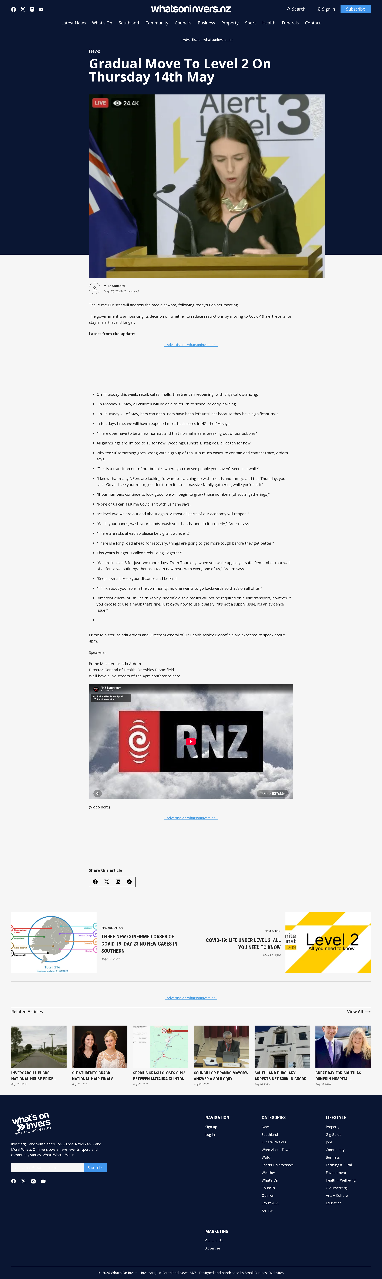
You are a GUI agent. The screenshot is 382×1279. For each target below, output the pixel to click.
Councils (183, 23)
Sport (250, 23)
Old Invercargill (337, 1188)
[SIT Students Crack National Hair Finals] (99, 1047)
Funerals (290, 23)
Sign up (211, 1127)
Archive (267, 1211)
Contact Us (213, 1240)
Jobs (329, 1142)
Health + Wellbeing (341, 1180)
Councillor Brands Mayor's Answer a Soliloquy (221, 1076)
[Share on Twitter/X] (106, 882)
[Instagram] (32, 9)
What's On (102, 23)
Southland (129, 23)
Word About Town (276, 1150)
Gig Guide (333, 1134)
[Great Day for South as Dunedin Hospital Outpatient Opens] (343, 1047)
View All (355, 1011)
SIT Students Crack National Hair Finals (92, 1076)
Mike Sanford (114, 286)
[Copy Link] (129, 881)
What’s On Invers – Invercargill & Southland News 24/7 (153, 1273)
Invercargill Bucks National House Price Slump (32, 1076)
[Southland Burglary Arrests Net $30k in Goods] (282, 1047)
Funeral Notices (274, 1142)
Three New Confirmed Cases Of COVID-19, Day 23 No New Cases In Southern (139, 944)
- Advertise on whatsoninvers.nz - (207, 39)
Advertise (212, 1248)
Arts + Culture (337, 1195)
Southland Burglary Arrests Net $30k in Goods (280, 1076)
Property (230, 23)
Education (334, 1203)
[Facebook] (13, 9)
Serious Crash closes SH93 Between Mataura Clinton (159, 1076)
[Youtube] (41, 9)
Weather (268, 1173)
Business (206, 23)
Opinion (268, 1195)
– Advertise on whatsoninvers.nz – (191, 344)
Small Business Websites (264, 1273)
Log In (210, 1134)
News (94, 51)
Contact (313, 23)
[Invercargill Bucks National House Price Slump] (39, 1047)
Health (268, 23)
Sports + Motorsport (278, 1165)
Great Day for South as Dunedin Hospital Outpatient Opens (338, 1076)
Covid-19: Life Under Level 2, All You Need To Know (243, 943)
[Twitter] (22, 9)
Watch (267, 1157)
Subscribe (355, 9)
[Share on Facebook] (95, 881)
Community (156, 23)
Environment (336, 1173)
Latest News (73, 23)
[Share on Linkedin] (118, 882)
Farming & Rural (339, 1165)
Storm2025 (270, 1203)
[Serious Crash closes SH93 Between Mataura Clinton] (160, 1047)
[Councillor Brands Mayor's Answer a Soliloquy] (221, 1047)
